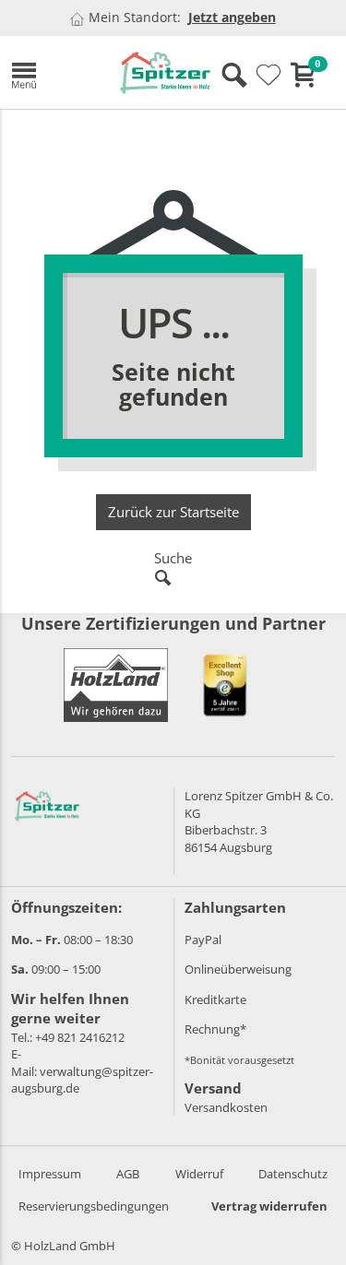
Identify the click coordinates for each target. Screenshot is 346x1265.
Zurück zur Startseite (173, 511)
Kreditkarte (215, 999)
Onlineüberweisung (238, 969)
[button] (51, 72)
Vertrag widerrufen (269, 1206)
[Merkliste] (268, 75)
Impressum (49, 1173)
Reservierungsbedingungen (93, 1206)
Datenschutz (293, 1173)
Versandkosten (226, 1107)
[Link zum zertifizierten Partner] (225, 685)
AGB (127, 1173)
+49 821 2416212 (80, 1037)
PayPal (203, 939)
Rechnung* (215, 1029)
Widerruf (199, 1173)
